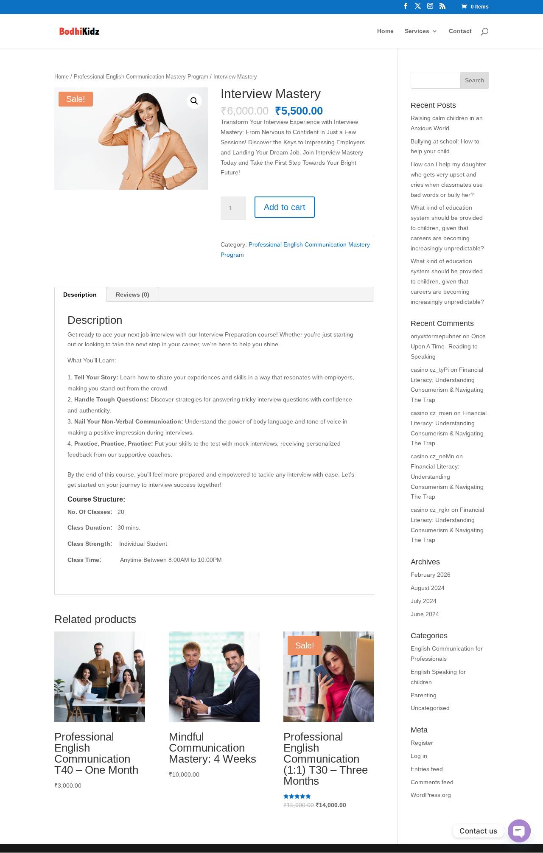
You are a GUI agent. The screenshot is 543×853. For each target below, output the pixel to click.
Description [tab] (80, 294)
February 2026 (431, 574)
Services (417, 31)
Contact (460, 31)
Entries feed (427, 769)
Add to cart (284, 207)
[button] (194, 101)
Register (422, 742)
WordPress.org (431, 794)
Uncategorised (430, 707)
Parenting (424, 695)
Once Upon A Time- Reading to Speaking (448, 346)
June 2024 (425, 614)
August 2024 (428, 587)
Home (385, 31)
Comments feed (432, 782)
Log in (419, 755)
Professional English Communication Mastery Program (141, 76)
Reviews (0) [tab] (132, 294)
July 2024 (424, 601)
